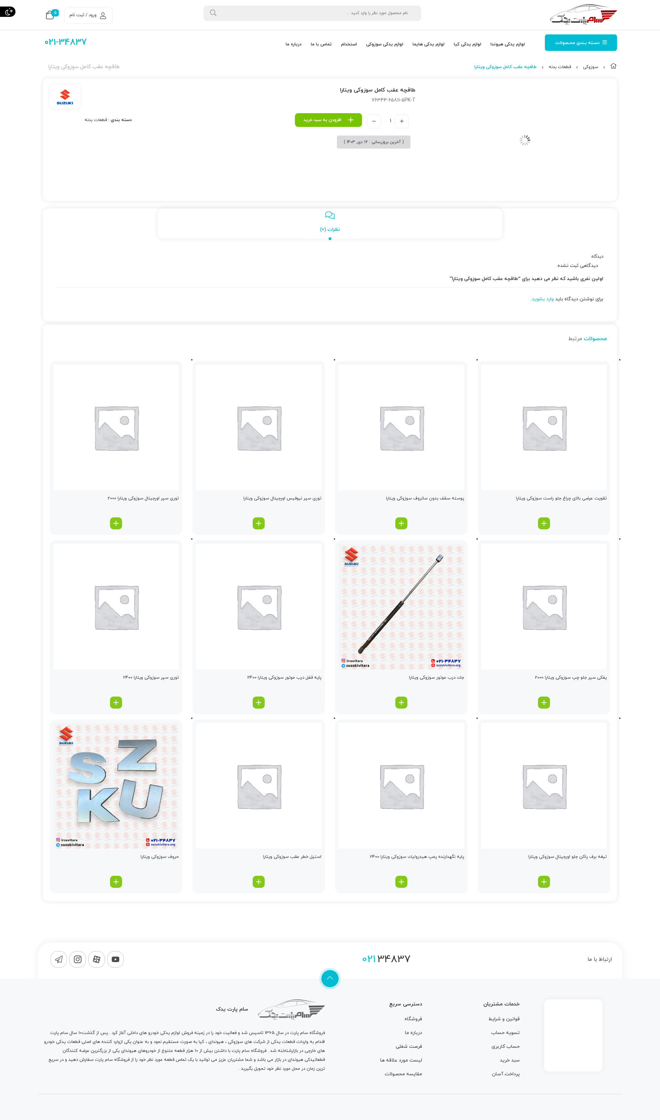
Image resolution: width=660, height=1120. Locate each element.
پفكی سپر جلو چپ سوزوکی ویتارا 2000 (571, 678)
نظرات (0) (330, 229)
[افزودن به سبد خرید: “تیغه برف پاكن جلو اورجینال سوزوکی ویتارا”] (544, 882)
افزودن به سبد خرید (322, 120)
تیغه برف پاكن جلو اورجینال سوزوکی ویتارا (567, 857)
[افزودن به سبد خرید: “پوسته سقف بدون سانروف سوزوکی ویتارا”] (401, 523)
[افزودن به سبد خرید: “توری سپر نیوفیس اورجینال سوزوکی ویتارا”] (259, 523)
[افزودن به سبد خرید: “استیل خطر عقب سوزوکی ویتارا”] (259, 882)
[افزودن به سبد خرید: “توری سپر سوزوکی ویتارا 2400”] (116, 703)
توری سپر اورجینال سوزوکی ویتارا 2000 (143, 498)
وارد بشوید (543, 299)
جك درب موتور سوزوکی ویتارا (436, 678)
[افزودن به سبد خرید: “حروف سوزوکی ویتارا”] (116, 882)
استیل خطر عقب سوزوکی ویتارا (292, 857)
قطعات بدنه (560, 67)
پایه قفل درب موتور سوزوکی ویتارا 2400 (284, 678)
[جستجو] (213, 13)
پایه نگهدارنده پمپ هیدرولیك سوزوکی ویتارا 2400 (417, 857)
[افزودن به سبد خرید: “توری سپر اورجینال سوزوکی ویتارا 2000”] (116, 523)
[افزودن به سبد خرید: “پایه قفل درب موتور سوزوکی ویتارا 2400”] (259, 703)
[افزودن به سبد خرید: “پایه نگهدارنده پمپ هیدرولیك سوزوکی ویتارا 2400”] (401, 882)
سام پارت (299, 1033)
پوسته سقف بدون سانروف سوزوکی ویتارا (425, 498)
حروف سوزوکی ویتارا (160, 857)
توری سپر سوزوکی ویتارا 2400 (151, 678)
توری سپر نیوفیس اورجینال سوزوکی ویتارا (282, 498)
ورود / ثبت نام (83, 15)
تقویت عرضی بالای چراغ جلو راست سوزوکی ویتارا (561, 498)
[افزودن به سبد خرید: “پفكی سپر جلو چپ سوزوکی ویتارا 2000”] (544, 703)
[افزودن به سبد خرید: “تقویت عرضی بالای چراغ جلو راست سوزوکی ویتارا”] (544, 523)
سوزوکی (590, 67)
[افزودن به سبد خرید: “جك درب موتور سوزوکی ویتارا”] (401, 703)
